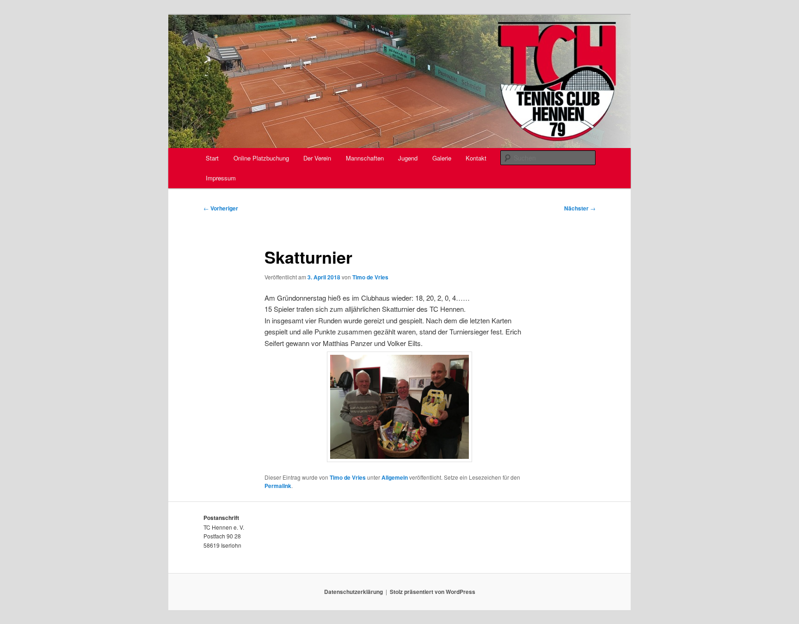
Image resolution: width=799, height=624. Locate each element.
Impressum (221, 177)
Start (212, 158)
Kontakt (476, 158)
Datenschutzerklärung (353, 591)
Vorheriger (220, 208)
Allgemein (394, 477)
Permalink (277, 486)
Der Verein (317, 158)
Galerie (441, 158)
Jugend (408, 158)
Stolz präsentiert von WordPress (432, 591)
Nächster (580, 208)
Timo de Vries (370, 277)
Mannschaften (365, 158)
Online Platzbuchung (261, 158)
